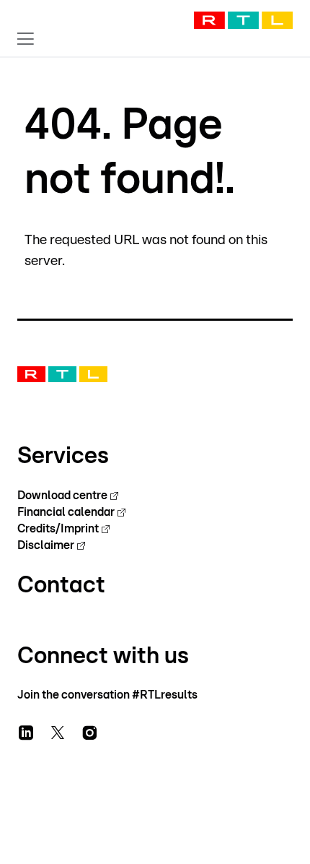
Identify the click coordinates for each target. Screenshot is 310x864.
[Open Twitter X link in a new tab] (57, 732)
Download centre (62, 495)
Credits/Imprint (58, 529)
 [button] (25, 39)
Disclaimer (45, 545)
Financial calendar (66, 512)
